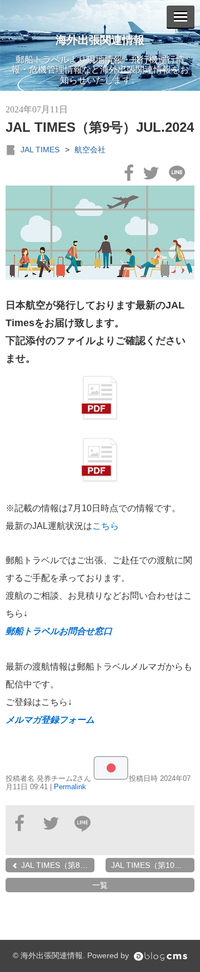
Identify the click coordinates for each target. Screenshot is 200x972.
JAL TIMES (40, 149)
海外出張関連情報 (100, 40)
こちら (105, 526)
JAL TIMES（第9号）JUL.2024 (100, 127)
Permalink (70, 787)
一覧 (100, 885)
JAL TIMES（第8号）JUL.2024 (56, 865)
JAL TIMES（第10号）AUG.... (152, 865)
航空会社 (90, 149)
